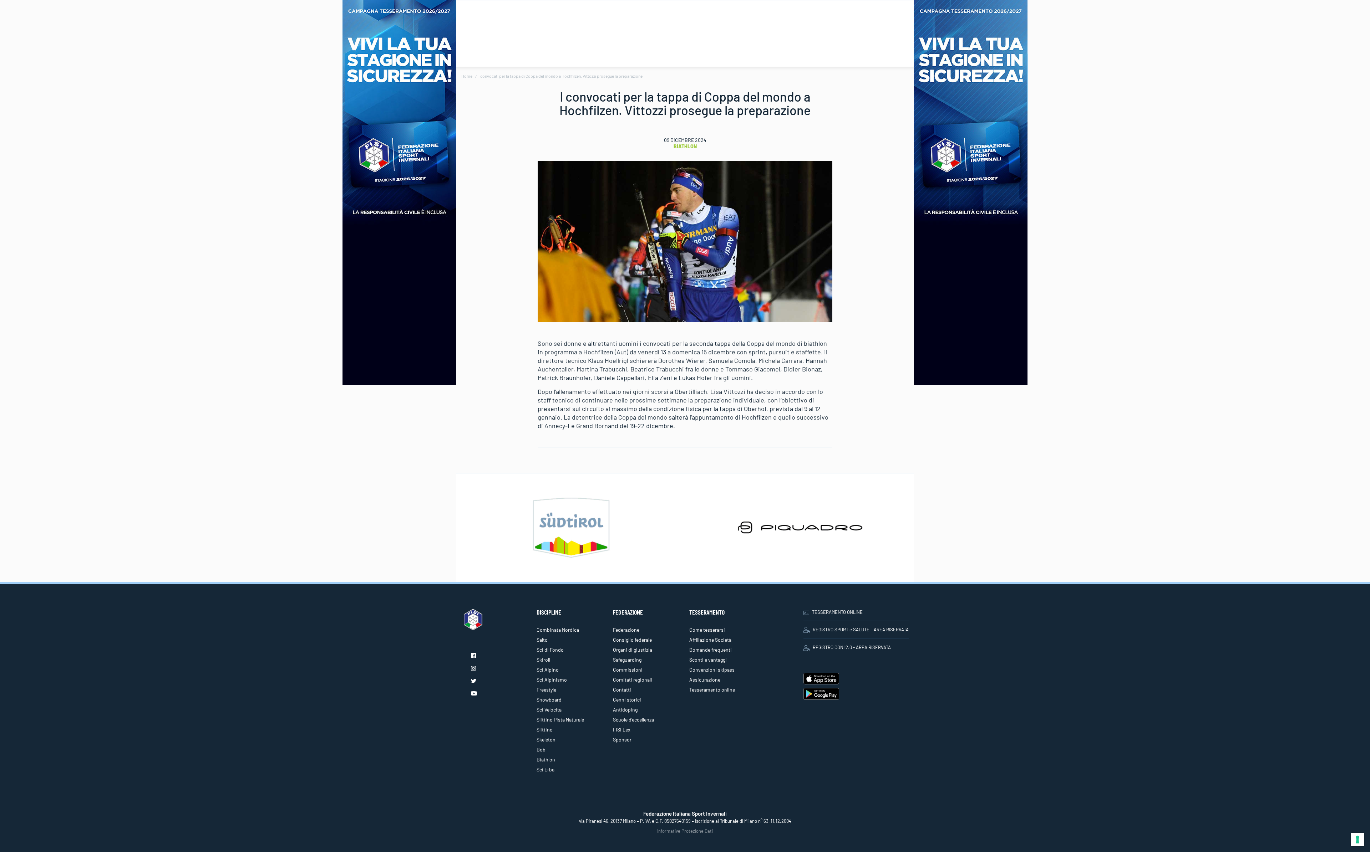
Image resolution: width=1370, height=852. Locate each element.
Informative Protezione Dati (685, 831)
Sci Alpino (548, 670)
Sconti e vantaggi (708, 660)
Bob (541, 749)
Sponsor (622, 739)
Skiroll (543, 660)
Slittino (545, 730)
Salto (542, 640)
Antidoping (625, 710)
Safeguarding (627, 660)
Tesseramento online (712, 690)
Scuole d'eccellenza (633, 720)
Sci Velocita (549, 710)
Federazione (626, 630)
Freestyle (546, 690)
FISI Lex (621, 730)
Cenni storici (627, 700)
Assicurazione (704, 680)
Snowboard (549, 700)
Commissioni (628, 670)
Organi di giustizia (632, 650)
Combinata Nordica (558, 630)
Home (466, 75)
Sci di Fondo (550, 650)
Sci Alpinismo (552, 680)
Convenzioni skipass (712, 670)
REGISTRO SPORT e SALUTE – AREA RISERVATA (861, 629)
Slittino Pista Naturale (560, 720)
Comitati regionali (632, 680)
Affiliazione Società (710, 640)
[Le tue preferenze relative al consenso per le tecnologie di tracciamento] (1357, 839)
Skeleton (546, 739)
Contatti (622, 690)
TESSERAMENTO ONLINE (837, 612)
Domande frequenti (710, 650)
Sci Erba (545, 769)
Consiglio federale (632, 640)
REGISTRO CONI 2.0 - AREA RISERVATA (852, 647)
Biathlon (685, 146)
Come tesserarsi (707, 630)
